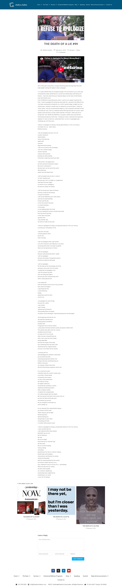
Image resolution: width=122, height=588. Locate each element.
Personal (72, 50)
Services (53, 4)
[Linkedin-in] (63, 570)
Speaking (82, 4)
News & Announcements (97, 4)
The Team (45, 4)
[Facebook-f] (53, 570)
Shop (76, 4)
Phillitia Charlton (47, 50)
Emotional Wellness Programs (66, 4)
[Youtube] (69, 570)
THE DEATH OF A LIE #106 (91, 526)
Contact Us (109, 4)
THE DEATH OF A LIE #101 (31, 517)
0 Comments (62, 52)
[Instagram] (58, 570)
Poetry (78, 50)
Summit (88, 4)
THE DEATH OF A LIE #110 (61, 517)
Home (38, 4)
